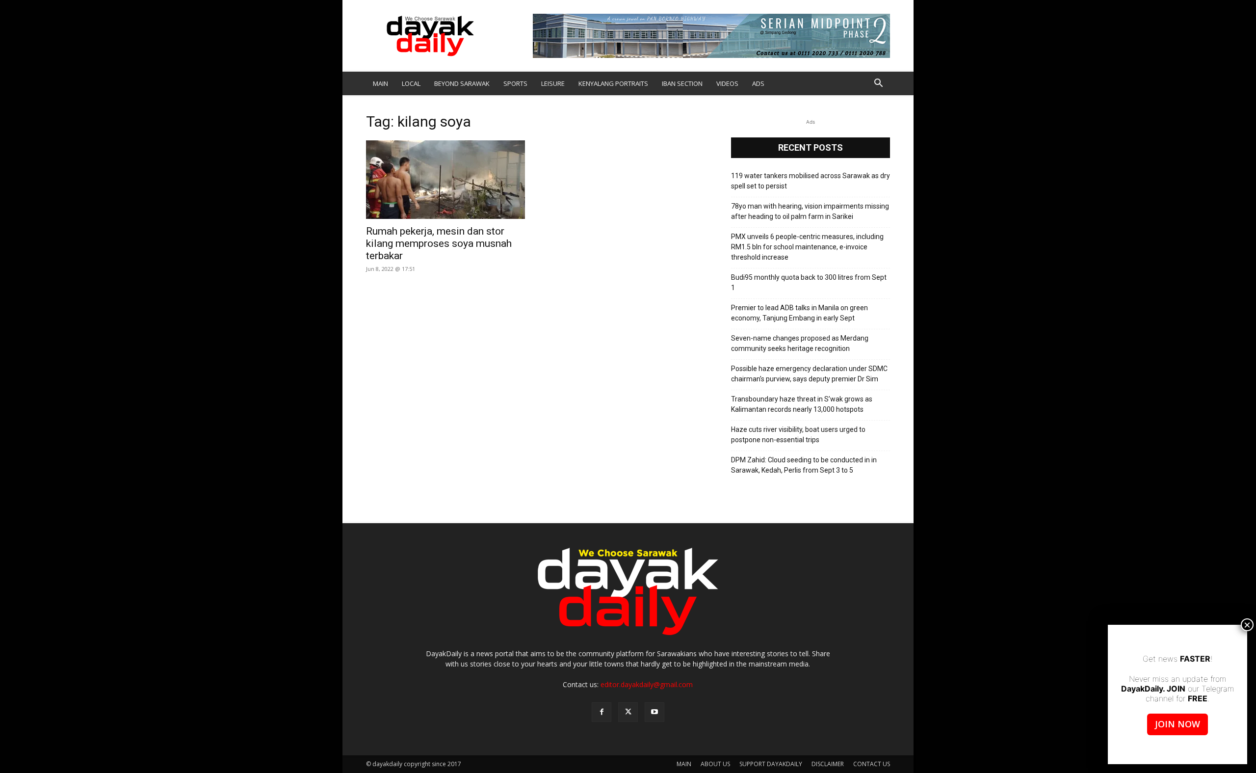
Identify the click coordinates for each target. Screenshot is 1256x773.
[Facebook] (601, 712)
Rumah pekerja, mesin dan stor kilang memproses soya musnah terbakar (439, 243)
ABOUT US (715, 764)
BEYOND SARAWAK (462, 83)
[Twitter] (628, 712)
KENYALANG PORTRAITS (613, 83)
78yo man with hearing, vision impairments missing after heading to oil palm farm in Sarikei (810, 211)
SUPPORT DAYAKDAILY (770, 764)
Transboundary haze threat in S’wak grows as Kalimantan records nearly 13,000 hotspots (801, 404)
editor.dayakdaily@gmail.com (647, 684)
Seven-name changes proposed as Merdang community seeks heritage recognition (799, 343)
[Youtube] (654, 712)
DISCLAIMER (827, 764)
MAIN (380, 83)
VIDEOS (727, 83)
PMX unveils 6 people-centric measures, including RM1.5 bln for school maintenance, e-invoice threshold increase (807, 247)
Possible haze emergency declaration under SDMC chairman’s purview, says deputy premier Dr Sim (809, 374)
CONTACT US (871, 764)
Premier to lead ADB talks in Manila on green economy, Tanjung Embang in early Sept (799, 313)
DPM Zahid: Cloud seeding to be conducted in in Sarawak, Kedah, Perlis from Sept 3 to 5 (804, 465)
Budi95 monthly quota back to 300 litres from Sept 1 (809, 282)
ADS (758, 83)
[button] (878, 84)
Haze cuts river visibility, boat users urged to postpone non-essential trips (798, 435)
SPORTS (515, 83)
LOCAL (411, 83)
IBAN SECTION (682, 83)
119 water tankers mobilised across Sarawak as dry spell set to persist (810, 181)
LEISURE (553, 83)
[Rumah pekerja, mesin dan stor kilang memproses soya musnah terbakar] (445, 179)
